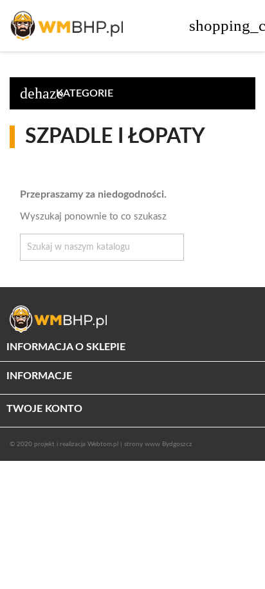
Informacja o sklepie (65, 347)
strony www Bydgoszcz (158, 444)
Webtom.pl (102, 444)
